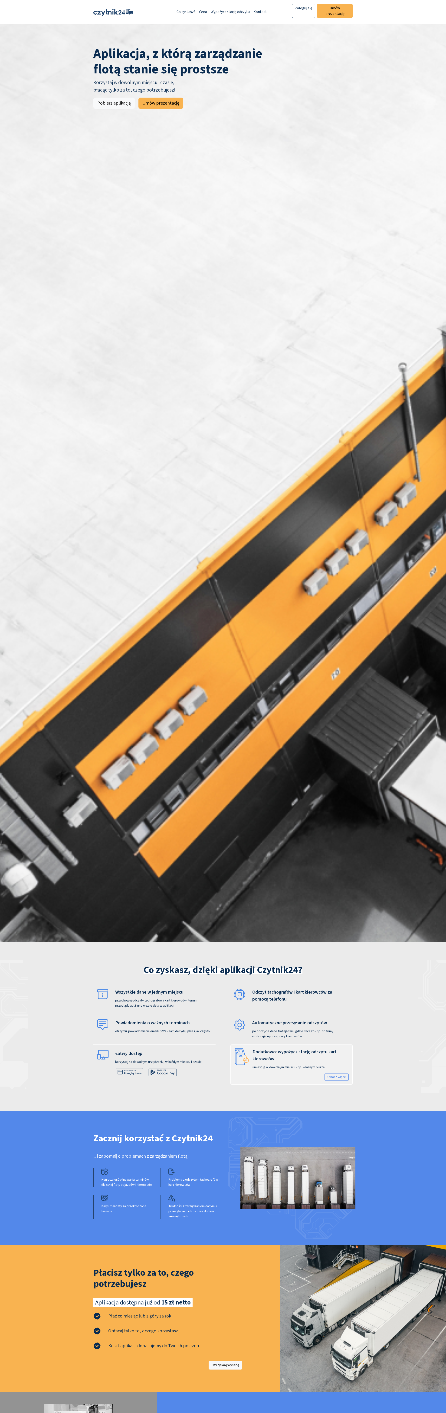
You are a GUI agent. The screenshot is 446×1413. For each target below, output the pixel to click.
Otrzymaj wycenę (225, 1365)
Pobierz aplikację (114, 103)
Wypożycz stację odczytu (230, 11)
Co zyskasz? (186, 11)
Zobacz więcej (337, 1077)
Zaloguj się (303, 8)
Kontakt (260, 11)
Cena (203, 11)
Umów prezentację (334, 11)
